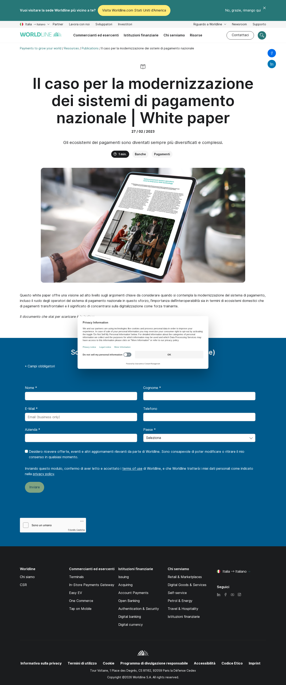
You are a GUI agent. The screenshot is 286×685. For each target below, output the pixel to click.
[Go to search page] (262, 35)
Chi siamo (27, 577)
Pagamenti (162, 154)
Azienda (32, 430)
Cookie (108, 663)
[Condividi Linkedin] (272, 64)
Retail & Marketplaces (185, 577)
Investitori (125, 25)
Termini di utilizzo (82, 663)
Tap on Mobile (80, 609)
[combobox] (199, 438)
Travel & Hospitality (183, 609)
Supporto (259, 25)
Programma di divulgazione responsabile (154, 663)
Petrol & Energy (180, 601)
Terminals (76, 577)
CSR (23, 585)
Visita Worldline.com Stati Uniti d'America (134, 10)
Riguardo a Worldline (208, 24)
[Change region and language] (249, 571)
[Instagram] (239, 595)
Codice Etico (232, 663)
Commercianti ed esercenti (96, 35)
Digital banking (129, 617)
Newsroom (239, 24)
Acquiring (125, 585)
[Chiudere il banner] (264, 10)
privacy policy (43, 474)
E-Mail (31, 409)
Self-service (177, 593)
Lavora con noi (79, 25)
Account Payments (133, 593)
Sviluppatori (103, 25)
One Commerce (81, 601)
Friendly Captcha (76, 530)
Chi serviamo (174, 35)
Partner (58, 24)
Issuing (123, 577)
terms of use (132, 469)
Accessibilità (204, 663)
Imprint (254, 663)
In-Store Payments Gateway (91, 585)
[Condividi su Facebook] (272, 53)
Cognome (152, 388)
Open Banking (129, 601)
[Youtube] (232, 595)
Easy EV (75, 593)
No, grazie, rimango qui (243, 10)
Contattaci (240, 35)
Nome (31, 388)
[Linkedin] (218, 595)
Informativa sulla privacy (41, 663)
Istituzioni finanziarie (141, 35)
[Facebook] (225, 595)
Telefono (150, 409)
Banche (140, 154)
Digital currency (130, 625)
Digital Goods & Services (187, 585)
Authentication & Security (138, 609)
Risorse (196, 35)
